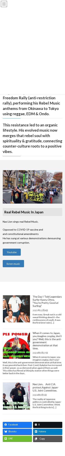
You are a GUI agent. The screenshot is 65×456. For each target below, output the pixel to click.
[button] (12, 252)
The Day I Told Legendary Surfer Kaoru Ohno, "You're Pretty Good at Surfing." (47, 301)
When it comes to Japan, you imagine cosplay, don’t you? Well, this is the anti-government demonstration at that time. (47, 340)
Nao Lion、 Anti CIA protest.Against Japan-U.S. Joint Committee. (46, 387)
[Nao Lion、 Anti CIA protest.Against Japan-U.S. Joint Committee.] (16, 396)
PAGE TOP (60, 438)
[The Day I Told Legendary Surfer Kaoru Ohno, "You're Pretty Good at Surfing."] (16, 309)
